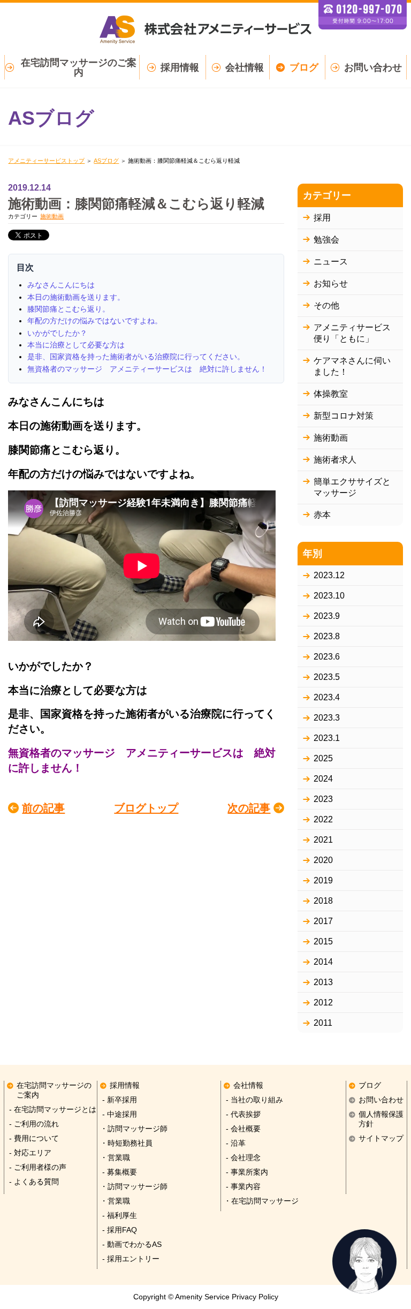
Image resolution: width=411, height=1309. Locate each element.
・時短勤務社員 (126, 1143)
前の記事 (43, 808)
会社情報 (244, 67)
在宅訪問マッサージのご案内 (78, 67)
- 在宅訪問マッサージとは (51, 1110)
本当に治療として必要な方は (76, 345)
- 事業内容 (242, 1187)
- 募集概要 (118, 1172)
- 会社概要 (242, 1129)
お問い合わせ (373, 67)
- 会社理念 (242, 1158)
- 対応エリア (29, 1153)
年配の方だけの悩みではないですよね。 (94, 320)
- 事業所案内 (246, 1172)
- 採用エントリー (129, 1259)
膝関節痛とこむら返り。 (68, 309)
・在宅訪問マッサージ (261, 1201)
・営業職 (115, 1158)
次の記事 (248, 808)
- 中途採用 (118, 1114)
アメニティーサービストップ (46, 160)
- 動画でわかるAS (131, 1244)
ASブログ (106, 160)
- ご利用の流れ (33, 1124)
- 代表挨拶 (242, 1114)
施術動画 (52, 216)
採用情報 (180, 67)
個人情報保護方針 (381, 1119)
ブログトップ (146, 808)
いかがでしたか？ (57, 333)
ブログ (304, 67)
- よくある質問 (33, 1182)
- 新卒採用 (118, 1100)
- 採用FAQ (118, 1230)
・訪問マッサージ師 (134, 1129)
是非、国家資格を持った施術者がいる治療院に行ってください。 (136, 356)
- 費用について (33, 1138)
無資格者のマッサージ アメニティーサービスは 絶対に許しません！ (147, 369)
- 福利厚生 (118, 1216)
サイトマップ (381, 1138)
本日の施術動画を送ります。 (76, 297)
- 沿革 (235, 1143)
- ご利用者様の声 (36, 1167)
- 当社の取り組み (253, 1100)
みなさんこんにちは (61, 285)
